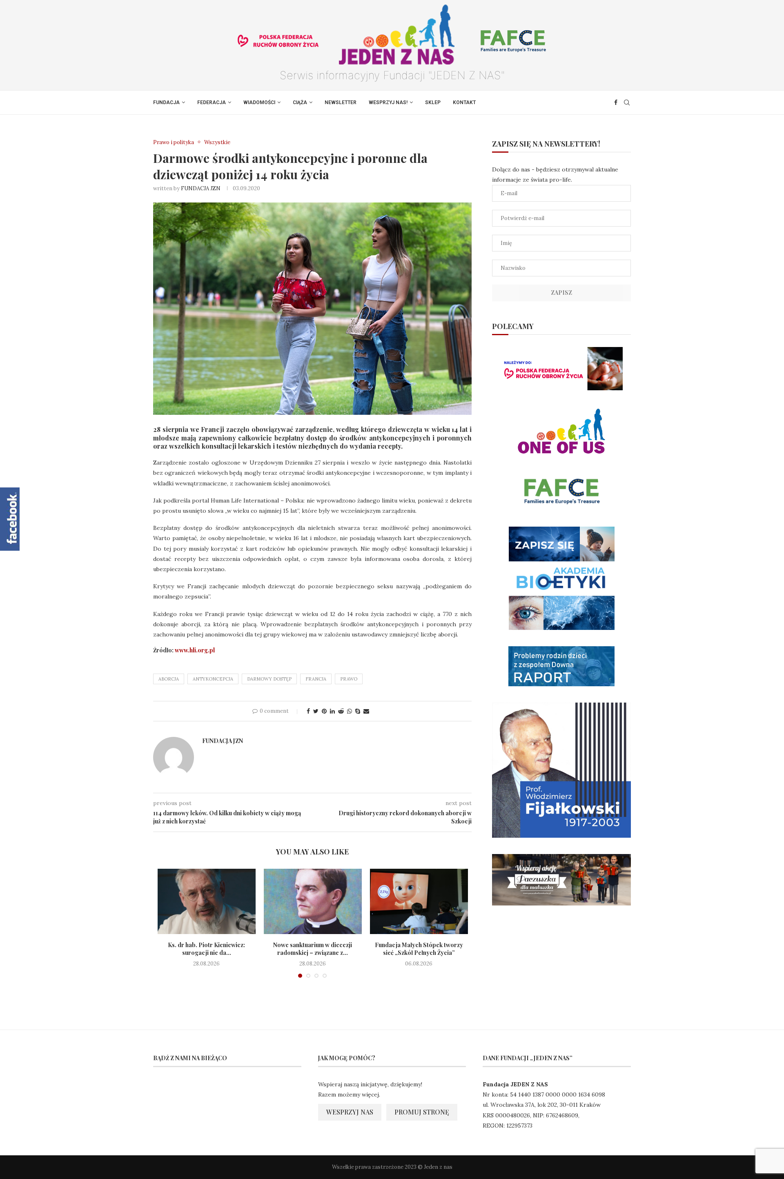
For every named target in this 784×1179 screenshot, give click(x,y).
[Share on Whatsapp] (349, 711)
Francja (315, 679)
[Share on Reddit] (341, 711)
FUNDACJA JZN (200, 188)
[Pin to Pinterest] (324, 711)
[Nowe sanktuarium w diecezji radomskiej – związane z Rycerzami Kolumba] (313, 901)
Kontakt (464, 102)
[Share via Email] (366, 711)
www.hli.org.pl (195, 650)
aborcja (168, 679)
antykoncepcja (213, 679)
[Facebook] (615, 102)
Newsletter (340, 102)
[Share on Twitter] (315, 711)
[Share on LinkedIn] (332, 711)
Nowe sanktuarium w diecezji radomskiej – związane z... (312, 949)
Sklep (433, 102)
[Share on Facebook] (308, 711)
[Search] (627, 102)
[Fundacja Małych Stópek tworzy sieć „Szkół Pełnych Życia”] (419, 901)
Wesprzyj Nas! (388, 102)
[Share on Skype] (357, 711)
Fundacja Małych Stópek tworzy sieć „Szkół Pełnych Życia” (419, 949)
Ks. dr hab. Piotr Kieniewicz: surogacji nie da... (206, 949)
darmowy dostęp (269, 679)
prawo (348, 679)
